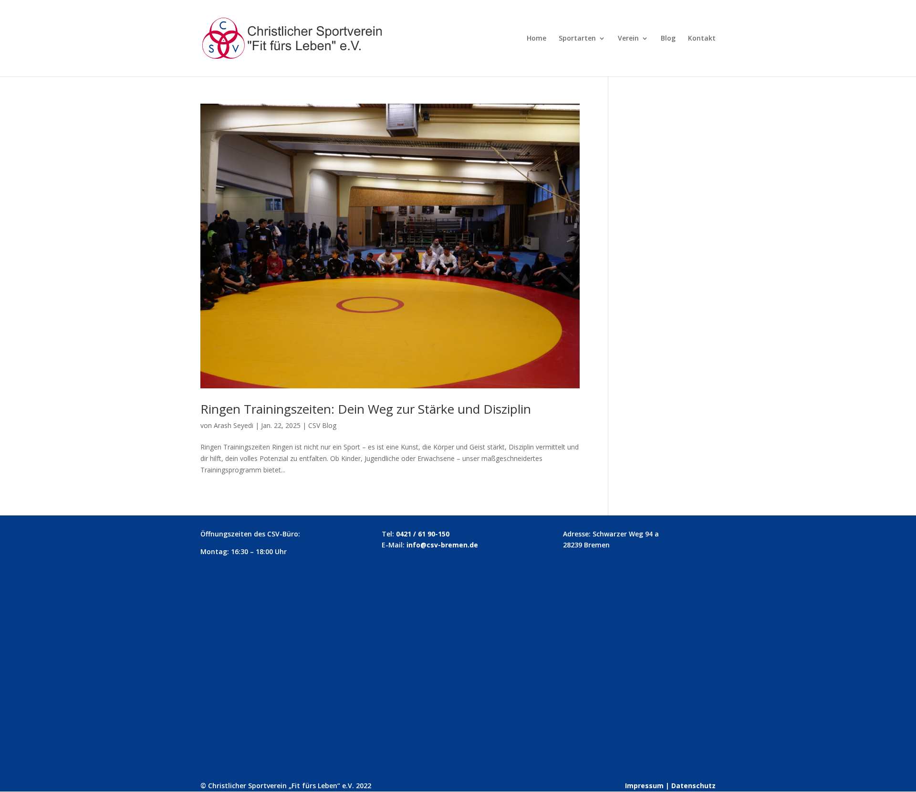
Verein (628, 39)
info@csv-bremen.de (442, 544)
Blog (668, 39)
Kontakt (702, 39)
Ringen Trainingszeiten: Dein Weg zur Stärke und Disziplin (365, 408)
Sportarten (577, 39)
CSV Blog (322, 425)
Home (536, 39)
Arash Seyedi (233, 425)
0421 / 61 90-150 (422, 533)
